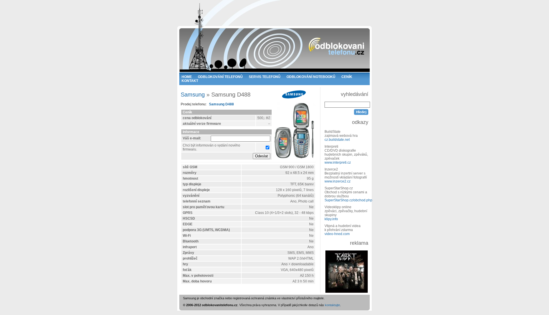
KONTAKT (190, 81)
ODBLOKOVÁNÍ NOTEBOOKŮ (311, 77)
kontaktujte (332, 305)
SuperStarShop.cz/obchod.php (348, 200)
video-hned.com (337, 234)
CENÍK (346, 77)
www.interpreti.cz (338, 162)
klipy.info (331, 219)
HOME (187, 77)
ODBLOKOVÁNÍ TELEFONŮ (220, 77)
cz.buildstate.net (337, 140)
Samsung (193, 94)
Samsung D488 (221, 104)
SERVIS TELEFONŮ (265, 77)
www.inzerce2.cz (338, 181)
